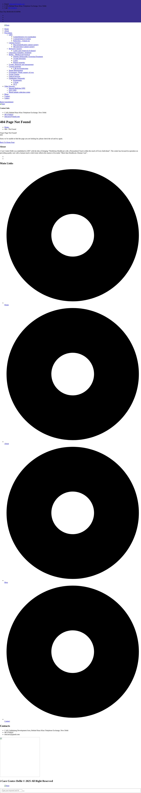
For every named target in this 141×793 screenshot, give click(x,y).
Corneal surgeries (15, 66)
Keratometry (17, 80)
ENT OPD (12, 90)
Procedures (8, 33)
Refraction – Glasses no (21, 41)
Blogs (6, 94)
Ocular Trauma (14, 74)
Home (6, 29)
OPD (10, 35)
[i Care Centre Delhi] (6, 25)
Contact (7, 96)
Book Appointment (6, 102)
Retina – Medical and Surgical (19, 55)
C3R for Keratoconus (20, 68)
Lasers (15, 60)
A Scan (15, 82)
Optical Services (14, 76)
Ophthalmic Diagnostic (17, 78)
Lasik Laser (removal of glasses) (24, 51)
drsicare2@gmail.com (17, 4)
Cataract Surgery (14, 43)
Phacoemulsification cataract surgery (26, 45)
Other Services (9, 86)
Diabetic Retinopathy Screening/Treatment (28, 57)
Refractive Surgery (15, 49)
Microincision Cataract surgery (24, 47)
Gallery (7, 98)
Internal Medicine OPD (17, 88)
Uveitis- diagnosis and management (21, 64)
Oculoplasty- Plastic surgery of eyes (21, 72)
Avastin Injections (19, 59)
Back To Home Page (7, 142)
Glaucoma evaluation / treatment (20, 53)
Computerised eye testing (22, 39)
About (6, 31)
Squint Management (16, 70)
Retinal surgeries (19, 62)
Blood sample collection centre (19, 92)
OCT (15, 84)
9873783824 (12, 8)
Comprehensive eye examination (24, 37)
